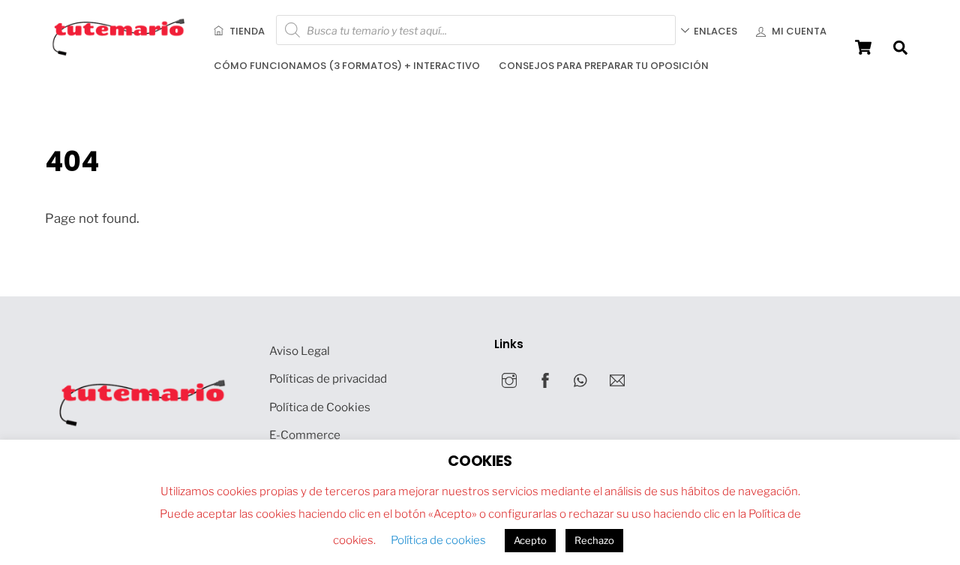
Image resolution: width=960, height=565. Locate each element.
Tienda (246, 31)
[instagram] (509, 379)
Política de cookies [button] (438, 540)
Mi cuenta (798, 31)
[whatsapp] (581, 379)
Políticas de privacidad (328, 378)
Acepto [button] (530, 540)
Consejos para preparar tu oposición (604, 66)
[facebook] (545, 379)
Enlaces (715, 31)
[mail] (617, 379)
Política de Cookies (319, 407)
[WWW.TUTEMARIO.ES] (120, 53)
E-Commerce (304, 435)
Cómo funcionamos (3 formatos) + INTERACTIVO (347, 66)
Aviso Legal (299, 351)
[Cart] (863, 47)
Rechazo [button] (594, 540)
